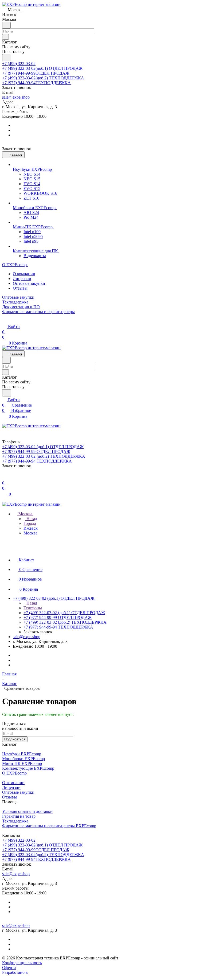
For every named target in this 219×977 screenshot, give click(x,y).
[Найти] (6, 57)
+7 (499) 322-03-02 (19, 63)
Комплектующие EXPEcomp (28, 768)
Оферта (9, 967)
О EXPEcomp (14, 773)
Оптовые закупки (29, 283)
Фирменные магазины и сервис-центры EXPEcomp (49, 826)
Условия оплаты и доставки (27, 811)
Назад (31, 518)
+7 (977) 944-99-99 (35, 73)
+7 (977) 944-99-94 (36, 82)
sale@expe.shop (16, 97)
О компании (24, 273)
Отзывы (20, 288)
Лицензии (22, 278)
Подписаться (14, 739)
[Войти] (4, 477)
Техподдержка (15, 821)
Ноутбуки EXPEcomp (21, 754)
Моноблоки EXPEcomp (23, 758)
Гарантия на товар (19, 816)
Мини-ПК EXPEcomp (22, 763)
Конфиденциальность (22, 962)
